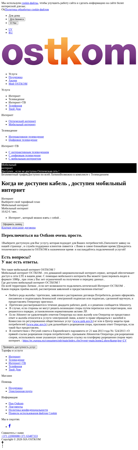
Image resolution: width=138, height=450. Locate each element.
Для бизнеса (17, 19)
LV (10, 29)
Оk (3, 9)
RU (11, 32)
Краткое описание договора (18, 227)
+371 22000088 (10, 436)
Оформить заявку (12, 224)
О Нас (13, 23)
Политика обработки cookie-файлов (27, 9)
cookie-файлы (30, 3)
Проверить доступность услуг (19, 347)
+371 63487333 (29, 436)
